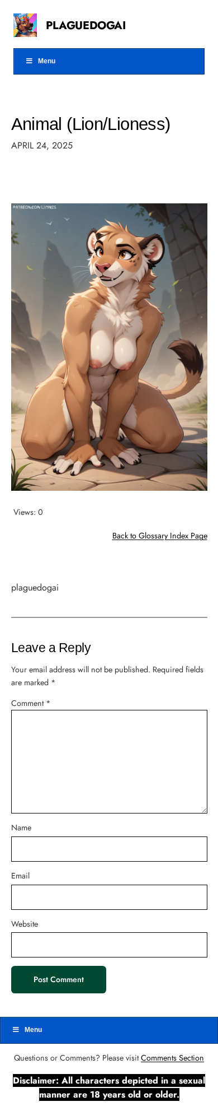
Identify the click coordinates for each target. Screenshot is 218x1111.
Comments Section (172, 1057)
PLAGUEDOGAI (86, 25)
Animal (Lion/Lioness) (90, 124)
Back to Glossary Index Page (159, 535)
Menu (46, 61)
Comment (30, 703)
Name (21, 827)
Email (20, 875)
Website (24, 923)
